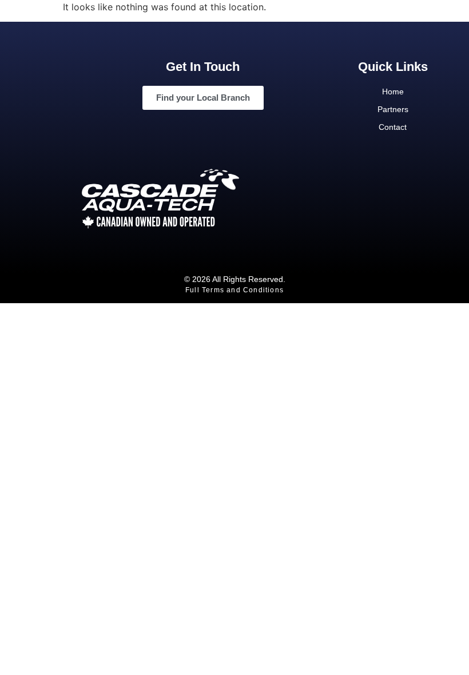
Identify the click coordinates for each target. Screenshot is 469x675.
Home (393, 91)
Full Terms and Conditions (234, 290)
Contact (393, 127)
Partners (392, 109)
